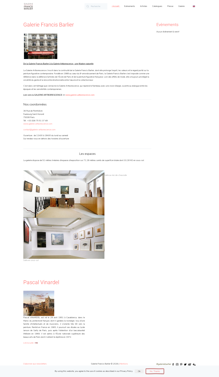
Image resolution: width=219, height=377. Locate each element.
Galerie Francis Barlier (48, 25)
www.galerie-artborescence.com (80, 95)
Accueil (115, 6)
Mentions (124, 363)
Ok (139, 371)
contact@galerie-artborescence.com (39, 129)
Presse (170, 6)
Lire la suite (28, 342)
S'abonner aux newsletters (35, 363)
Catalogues (157, 6)
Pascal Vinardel (41, 282)
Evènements (129, 6)
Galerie (181, 6)
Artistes (143, 6)
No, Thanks (155, 371)
